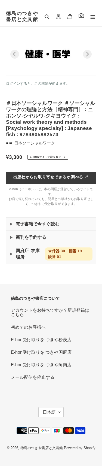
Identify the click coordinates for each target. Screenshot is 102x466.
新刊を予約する (31, 237)
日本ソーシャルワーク (34, 143)
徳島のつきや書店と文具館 (22, 16)
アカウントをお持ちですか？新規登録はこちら (50, 312)
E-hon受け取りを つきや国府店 (41, 352)
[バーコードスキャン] (81, 16)
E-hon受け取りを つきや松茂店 (41, 339)
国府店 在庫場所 (51, 253)
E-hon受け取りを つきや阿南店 (41, 364)
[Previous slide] (14, 54)
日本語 (49, 412)
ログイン (13, 83)
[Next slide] (87, 54)
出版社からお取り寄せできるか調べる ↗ (51, 177)
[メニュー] (92, 17)
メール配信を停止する (32, 377)
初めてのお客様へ (28, 327)
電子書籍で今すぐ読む (37, 224)
